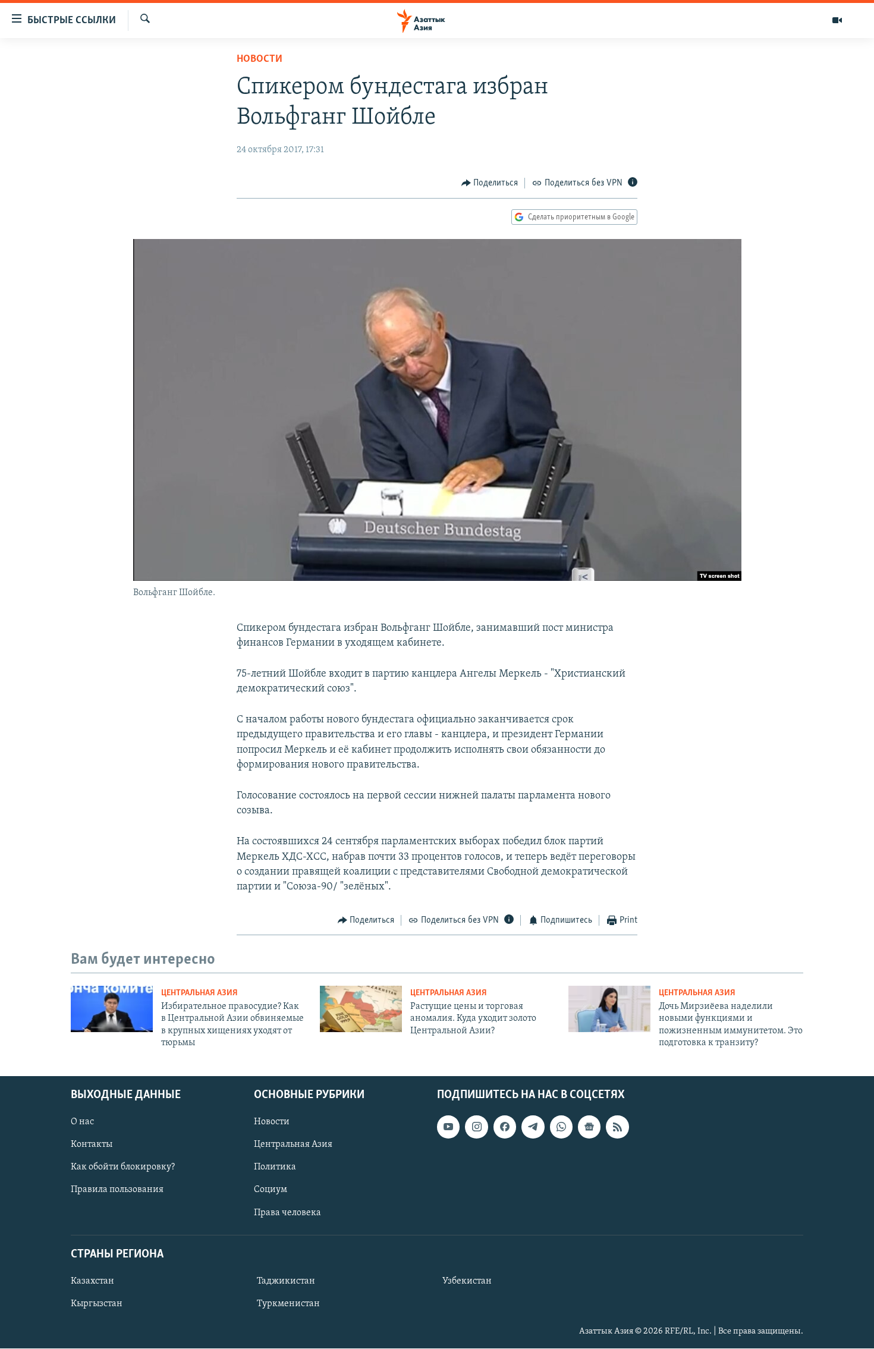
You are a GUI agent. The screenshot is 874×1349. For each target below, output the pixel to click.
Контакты (91, 1145)
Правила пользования (117, 1190)
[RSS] (617, 1127)
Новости (259, 59)
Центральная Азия (199, 993)
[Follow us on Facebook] (504, 1127)
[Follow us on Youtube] (448, 1127)
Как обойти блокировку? (123, 1167)
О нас (82, 1122)
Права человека (287, 1213)
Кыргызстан (96, 1304)
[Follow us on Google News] (589, 1127)
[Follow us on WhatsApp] (561, 1127)
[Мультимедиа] (837, 20)
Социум (270, 1190)
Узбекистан (467, 1281)
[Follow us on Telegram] (532, 1127)
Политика (275, 1167)
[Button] (489, 183)
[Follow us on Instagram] (476, 1127)
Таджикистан (286, 1281)
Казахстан (92, 1281)
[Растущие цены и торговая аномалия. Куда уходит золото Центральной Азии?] (361, 1009)
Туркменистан (288, 1304)
